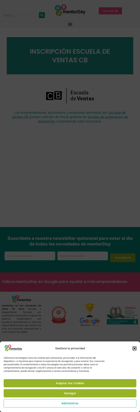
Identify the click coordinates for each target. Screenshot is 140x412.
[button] (134, 348)
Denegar (70, 393)
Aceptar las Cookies (70, 383)
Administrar (70, 403)
